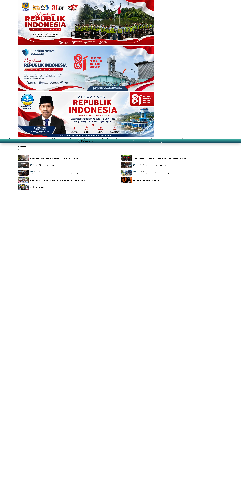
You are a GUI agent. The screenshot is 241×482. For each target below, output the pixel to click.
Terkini (103, 141)
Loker (137, 141)
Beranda (97, 141)
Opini (141, 141)
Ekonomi (131, 141)
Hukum (125, 141)
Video (118, 141)
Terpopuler (111, 141)
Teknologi (147, 141)
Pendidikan (155, 141)
